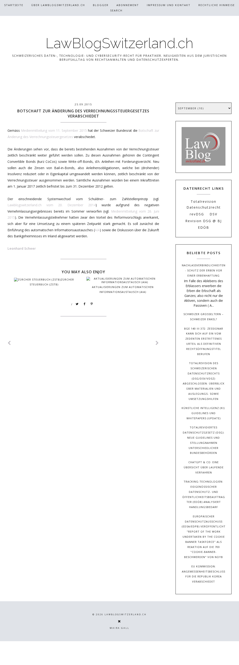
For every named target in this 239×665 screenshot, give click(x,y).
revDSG (197, 214)
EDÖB (203, 227)
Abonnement (127, 5)
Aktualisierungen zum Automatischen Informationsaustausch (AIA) (123, 289)
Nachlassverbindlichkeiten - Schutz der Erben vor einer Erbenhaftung (203, 270)
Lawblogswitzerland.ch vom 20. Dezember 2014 (51, 205)
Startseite (13, 5)
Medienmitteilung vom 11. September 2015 (54, 130)
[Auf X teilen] (77, 304)
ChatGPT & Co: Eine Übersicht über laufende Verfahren (204, 467)
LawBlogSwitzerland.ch (119, 43)
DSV (213, 214)
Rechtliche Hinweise (216, 5)
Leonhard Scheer (21, 248)
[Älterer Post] (157, 343)
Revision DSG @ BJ (203, 221)
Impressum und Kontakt (168, 5)
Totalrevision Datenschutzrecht (203, 204)
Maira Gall (119, 627)
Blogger (101, 5)
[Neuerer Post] (9, 343)
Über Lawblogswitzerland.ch (58, 5)
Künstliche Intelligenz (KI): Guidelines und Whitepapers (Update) (203, 413)
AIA (97, 230)
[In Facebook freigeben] (84, 304)
